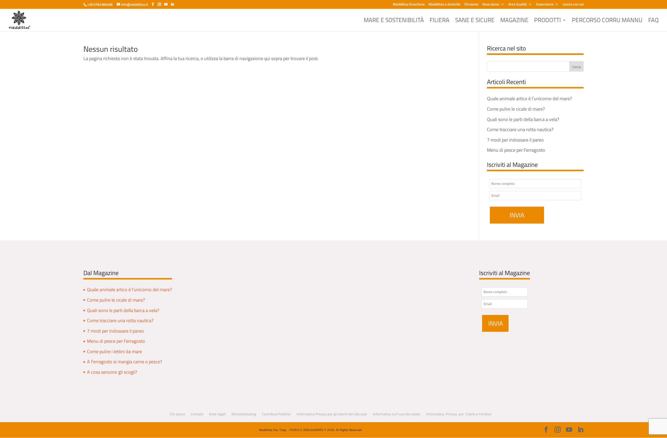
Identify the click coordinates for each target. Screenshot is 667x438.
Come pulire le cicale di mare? (516, 108)
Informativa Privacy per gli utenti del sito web (332, 414)
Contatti (197, 414)
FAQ (653, 21)
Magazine (514, 21)
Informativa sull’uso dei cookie (396, 414)
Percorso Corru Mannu (607, 21)
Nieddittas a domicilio (444, 5)
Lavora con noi (573, 5)
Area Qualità (517, 5)
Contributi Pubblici (276, 414)
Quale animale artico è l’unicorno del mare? (529, 98)
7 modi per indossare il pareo (515, 139)
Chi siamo (471, 5)
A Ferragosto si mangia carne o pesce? (124, 361)
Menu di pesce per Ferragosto (516, 150)
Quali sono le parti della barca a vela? (523, 119)
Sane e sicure (475, 21)
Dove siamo (490, 5)
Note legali (217, 414)
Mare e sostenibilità (394, 21)
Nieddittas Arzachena (409, 5)
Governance (544, 5)
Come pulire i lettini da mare (114, 351)
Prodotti (547, 21)
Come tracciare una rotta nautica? (520, 129)
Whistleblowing (243, 414)
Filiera (439, 21)
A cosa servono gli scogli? (112, 372)
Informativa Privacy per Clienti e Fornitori (459, 414)
